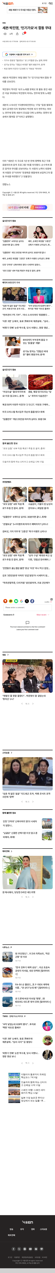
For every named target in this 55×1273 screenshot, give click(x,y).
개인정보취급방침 (27, 1257)
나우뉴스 (5, 947)
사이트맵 (37, 1257)
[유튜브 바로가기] (25, 1249)
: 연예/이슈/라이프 (12, 1016)
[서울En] (7, 3)
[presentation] (22, 704)
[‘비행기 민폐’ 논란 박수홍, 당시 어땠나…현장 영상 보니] (47, 1055)
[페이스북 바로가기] (13, 1249)
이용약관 (17, 1257)
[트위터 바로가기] (19, 1249)
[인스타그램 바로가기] (30, 1249)
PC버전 (44, 1257)
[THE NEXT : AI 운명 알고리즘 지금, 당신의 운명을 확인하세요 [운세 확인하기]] (27, 207)
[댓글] (23, 33)
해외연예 (5, 851)
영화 (33, 1229)
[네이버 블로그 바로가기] (42, 1249)
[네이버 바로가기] (36, 1249)
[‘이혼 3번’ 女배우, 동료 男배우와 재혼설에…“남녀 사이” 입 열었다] (47, 1040)
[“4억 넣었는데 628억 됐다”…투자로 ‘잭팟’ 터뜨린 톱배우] (47, 1026)
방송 (4, 654)
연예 (4, 23)
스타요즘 (5, 752)
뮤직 (22, 1229)
